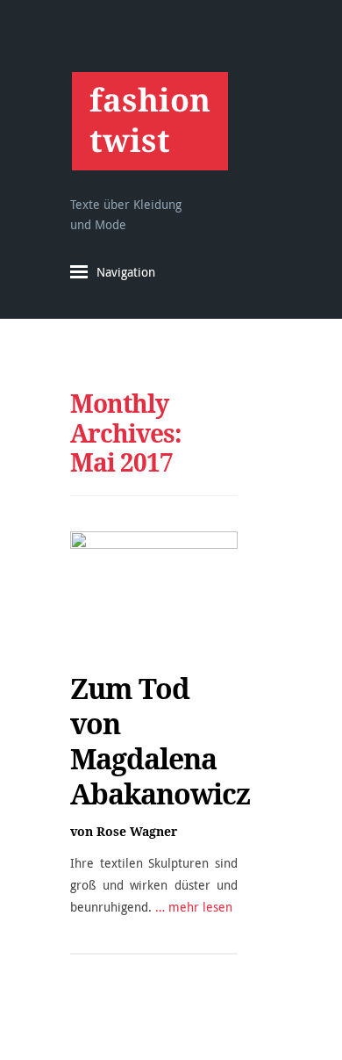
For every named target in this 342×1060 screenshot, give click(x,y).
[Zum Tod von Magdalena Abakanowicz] (154, 588)
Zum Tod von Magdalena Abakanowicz (160, 741)
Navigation (125, 271)
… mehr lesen (193, 906)
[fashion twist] (149, 120)
